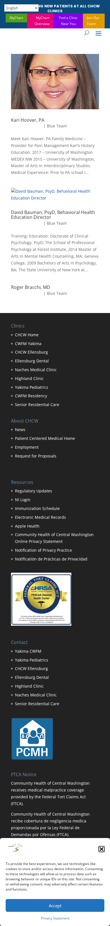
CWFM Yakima (28, 343)
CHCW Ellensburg (31, 352)
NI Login (22, 499)
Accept (55, 905)
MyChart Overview (42, 20)
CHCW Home (27, 334)
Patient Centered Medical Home (45, 438)
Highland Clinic (29, 378)
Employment (27, 447)
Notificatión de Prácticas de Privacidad (51, 559)
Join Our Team (93, 20)
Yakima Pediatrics (31, 387)
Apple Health (27, 526)
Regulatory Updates (33, 491)
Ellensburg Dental (32, 361)
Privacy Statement (55, 918)
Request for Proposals (35, 456)
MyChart (16, 17)
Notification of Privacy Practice (43, 550)
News (20, 429)
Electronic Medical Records (40, 517)
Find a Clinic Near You (68, 20)
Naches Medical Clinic (36, 369)
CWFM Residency (31, 395)
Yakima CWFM (28, 651)
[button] (101, 849)
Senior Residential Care (37, 404)
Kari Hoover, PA (27, 120)
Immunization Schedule (37, 508)
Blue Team (57, 126)
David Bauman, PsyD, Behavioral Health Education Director (53, 215)
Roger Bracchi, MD (30, 287)
